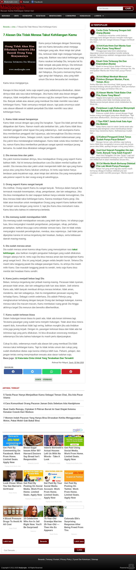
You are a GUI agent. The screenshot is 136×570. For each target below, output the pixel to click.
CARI (128, 8)
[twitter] (32, 371)
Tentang (49, 559)
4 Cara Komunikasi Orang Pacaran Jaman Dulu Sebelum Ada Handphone (41, 403)
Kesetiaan (40, 16)
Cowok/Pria (70, 16)
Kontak (26, 2)
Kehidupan (27, 16)
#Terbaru (47, 379)
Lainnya (97, 16)
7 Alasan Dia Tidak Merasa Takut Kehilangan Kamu (40, 35)
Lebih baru (7, 541)
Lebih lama (79, 541)
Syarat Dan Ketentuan (81, 559)
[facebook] (13, 371)
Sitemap (95, 559)
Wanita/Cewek (55, 16)
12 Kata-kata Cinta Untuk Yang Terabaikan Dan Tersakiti (44, 358)
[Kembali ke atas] (131, 567)
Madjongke (13, 7)
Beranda (6, 16)
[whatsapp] (51, 371)
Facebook (38, 2)
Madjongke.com (10, 2)
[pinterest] (70, 371)
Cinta (16, 16)
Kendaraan (85, 16)
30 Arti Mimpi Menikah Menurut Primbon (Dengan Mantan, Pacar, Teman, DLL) (112, 79)
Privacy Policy (66, 559)
